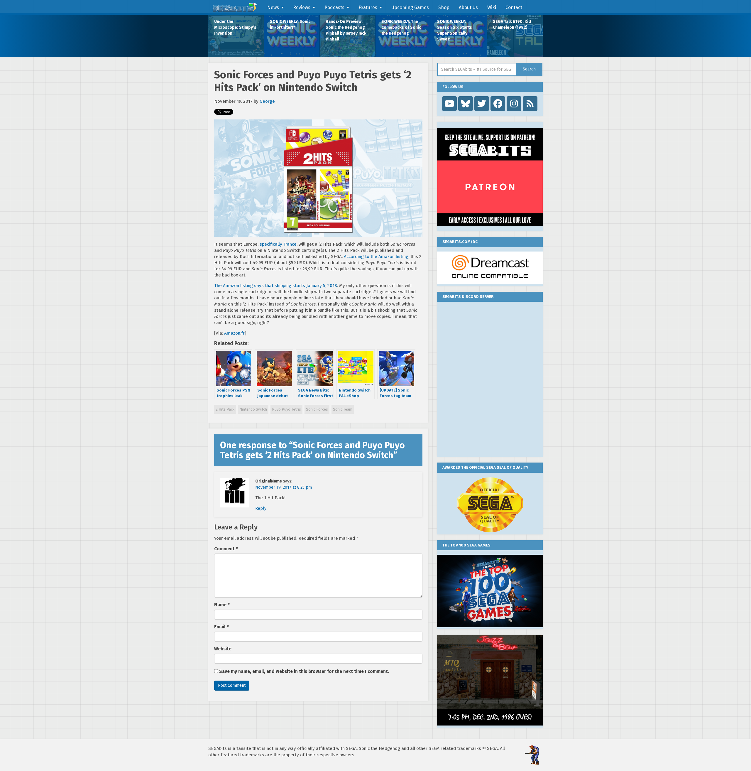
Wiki (491, 7)
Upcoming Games (410, 7)
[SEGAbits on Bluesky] (465, 103)
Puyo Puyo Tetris (286, 409)
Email (221, 627)
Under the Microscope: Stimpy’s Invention (235, 27)
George (267, 101)
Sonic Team (342, 409)
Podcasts (334, 7)
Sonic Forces (317, 409)
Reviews (301, 7)
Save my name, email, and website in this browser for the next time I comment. (304, 671)
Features (367, 7)
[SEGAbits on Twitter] (481, 103)
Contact (513, 7)
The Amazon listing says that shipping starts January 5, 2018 (275, 285)
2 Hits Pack (225, 409)
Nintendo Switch (253, 409)
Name (222, 605)
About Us (468, 7)
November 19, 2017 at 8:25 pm (283, 487)
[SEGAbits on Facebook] (497, 103)
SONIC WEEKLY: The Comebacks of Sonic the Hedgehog (401, 27)
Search (529, 69)
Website (222, 649)
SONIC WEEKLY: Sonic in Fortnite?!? (290, 24)
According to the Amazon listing (376, 256)
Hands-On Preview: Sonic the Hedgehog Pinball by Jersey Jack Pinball (346, 30)
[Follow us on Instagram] (514, 103)
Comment (226, 548)
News (273, 7)
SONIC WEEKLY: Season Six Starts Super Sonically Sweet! (454, 30)
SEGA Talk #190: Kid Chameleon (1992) (512, 24)
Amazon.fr (234, 333)
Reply (260, 508)
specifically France (278, 244)
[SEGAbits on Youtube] (449, 103)
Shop (443, 7)
